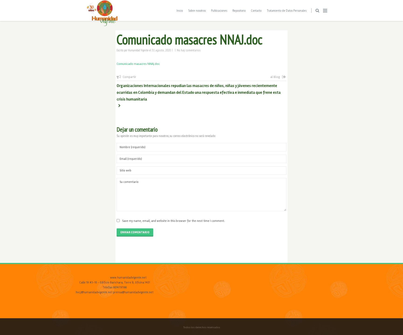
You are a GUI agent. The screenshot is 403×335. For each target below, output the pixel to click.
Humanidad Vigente (138, 50)
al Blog (275, 77)
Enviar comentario (134, 232)
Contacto (256, 10)
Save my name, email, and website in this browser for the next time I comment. (173, 221)
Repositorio (239, 10)
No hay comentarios (189, 50)
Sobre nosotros (197, 10)
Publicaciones (219, 10)
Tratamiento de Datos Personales (286, 10)
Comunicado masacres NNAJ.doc (138, 64)
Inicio (180, 10)
